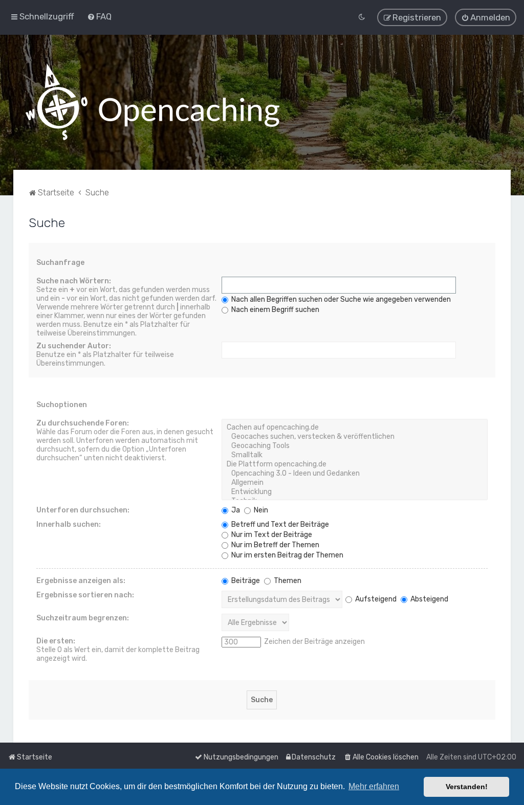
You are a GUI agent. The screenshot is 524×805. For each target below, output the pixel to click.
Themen (286, 580)
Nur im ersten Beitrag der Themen (286, 555)
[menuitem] (99, 16)
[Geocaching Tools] (355, 446)
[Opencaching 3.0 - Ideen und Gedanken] (355, 473)
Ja (235, 510)
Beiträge (245, 580)
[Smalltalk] (355, 455)
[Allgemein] (355, 482)
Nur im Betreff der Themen (274, 545)
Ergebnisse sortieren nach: (85, 595)
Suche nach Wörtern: (73, 281)
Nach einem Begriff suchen (274, 309)
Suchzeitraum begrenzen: (82, 618)
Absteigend (428, 599)
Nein (260, 510)
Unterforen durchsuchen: (82, 510)
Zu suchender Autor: (73, 346)
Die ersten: (55, 641)
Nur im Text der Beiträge (271, 534)
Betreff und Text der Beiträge (279, 524)
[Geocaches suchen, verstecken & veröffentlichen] (355, 436)
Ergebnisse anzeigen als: (80, 580)
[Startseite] (152, 102)
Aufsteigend (375, 599)
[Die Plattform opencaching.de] (355, 464)
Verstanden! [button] (467, 786)
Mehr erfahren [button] (373, 786)
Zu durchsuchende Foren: (82, 423)
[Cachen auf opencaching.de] (355, 427)
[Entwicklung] (355, 492)
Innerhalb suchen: (68, 524)
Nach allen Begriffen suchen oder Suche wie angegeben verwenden (340, 299)
